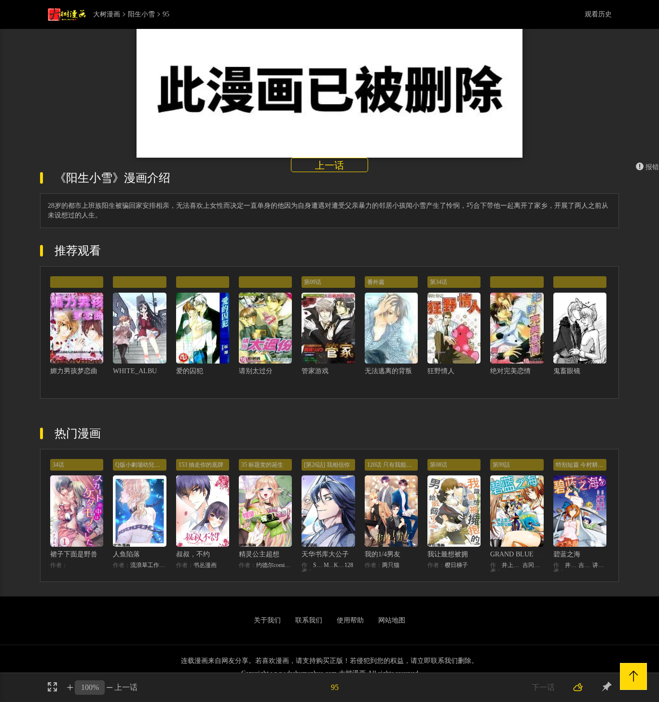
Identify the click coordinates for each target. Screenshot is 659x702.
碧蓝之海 (566, 554)
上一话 (329, 165)
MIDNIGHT (329, 565)
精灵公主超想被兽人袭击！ (279, 554)
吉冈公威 (532, 565)
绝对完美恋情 (510, 371)
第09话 (312, 282)
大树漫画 (106, 14)
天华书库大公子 (325, 554)
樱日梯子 (456, 565)
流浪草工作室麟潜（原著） (148, 565)
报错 (652, 167)
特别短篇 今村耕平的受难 (588, 464)
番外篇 (375, 282)
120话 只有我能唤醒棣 (395, 464)
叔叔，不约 (193, 554)
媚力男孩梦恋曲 (73, 371)
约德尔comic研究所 (274, 565)
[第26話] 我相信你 (327, 464)
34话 (58, 464)
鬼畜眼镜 (566, 371)
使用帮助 (350, 620)
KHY (339, 565)
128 (348, 565)
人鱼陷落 (126, 554)
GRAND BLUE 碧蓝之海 (526, 554)
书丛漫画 (205, 565)
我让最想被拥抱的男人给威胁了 (474, 554)
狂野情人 (440, 371)
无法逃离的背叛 (388, 371)
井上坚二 (512, 565)
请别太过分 (256, 371)
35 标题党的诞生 (262, 464)
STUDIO (318, 565)
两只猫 (390, 565)
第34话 (438, 282)
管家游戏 (315, 371)
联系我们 (308, 620)
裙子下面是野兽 (73, 554)
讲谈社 (599, 565)
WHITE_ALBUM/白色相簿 (152, 371)
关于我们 (267, 620)
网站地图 (391, 620)
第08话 (438, 464)
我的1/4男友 (382, 554)
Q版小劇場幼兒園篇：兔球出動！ (158, 464)
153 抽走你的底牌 (200, 464)
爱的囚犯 (189, 371)
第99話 (501, 464)
